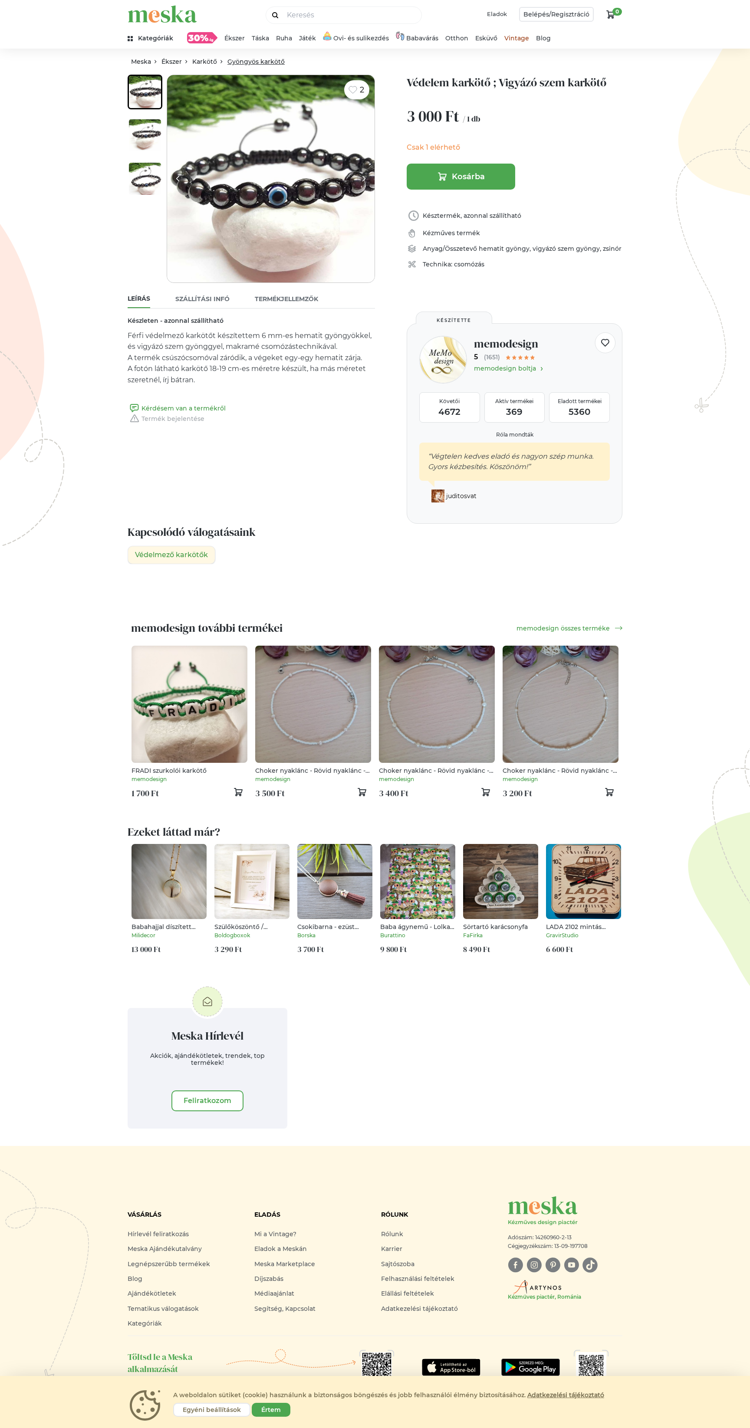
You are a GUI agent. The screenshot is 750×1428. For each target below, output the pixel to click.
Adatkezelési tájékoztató (419, 1309)
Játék (307, 38)
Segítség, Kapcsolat (285, 1309)
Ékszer (234, 38)
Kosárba (468, 176)
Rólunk (392, 1234)
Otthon (456, 38)
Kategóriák (145, 1323)
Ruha (284, 38)
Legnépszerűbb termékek (169, 1264)
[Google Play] (451, 1367)
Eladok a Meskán (280, 1249)
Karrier (391, 1249)
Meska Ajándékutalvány (165, 1249)
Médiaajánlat (274, 1293)
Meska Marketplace (284, 1264)
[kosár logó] (610, 14)
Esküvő (486, 38)
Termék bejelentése (172, 419)
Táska (260, 38)
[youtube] (571, 1265)
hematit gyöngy (504, 249)
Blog (543, 38)
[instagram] (534, 1265)
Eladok (497, 13)
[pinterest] (552, 1265)
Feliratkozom (207, 1100)
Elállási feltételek (407, 1293)
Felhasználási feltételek (417, 1279)
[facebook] (515, 1265)
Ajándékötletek (152, 1293)
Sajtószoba (397, 1264)
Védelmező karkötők (171, 555)
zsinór (612, 249)
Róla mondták (514, 434)
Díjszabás (268, 1279)
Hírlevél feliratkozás (158, 1234)
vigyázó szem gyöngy (566, 249)
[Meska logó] (162, 14)
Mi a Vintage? (275, 1234)
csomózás (469, 264)
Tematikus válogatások (163, 1309)
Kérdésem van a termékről (183, 408)
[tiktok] (590, 1265)
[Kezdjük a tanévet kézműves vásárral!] (202, 37)
